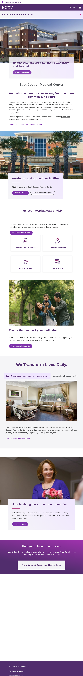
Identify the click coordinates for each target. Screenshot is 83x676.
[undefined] (25, 243)
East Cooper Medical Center (17, 14)
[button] (80, 14)
